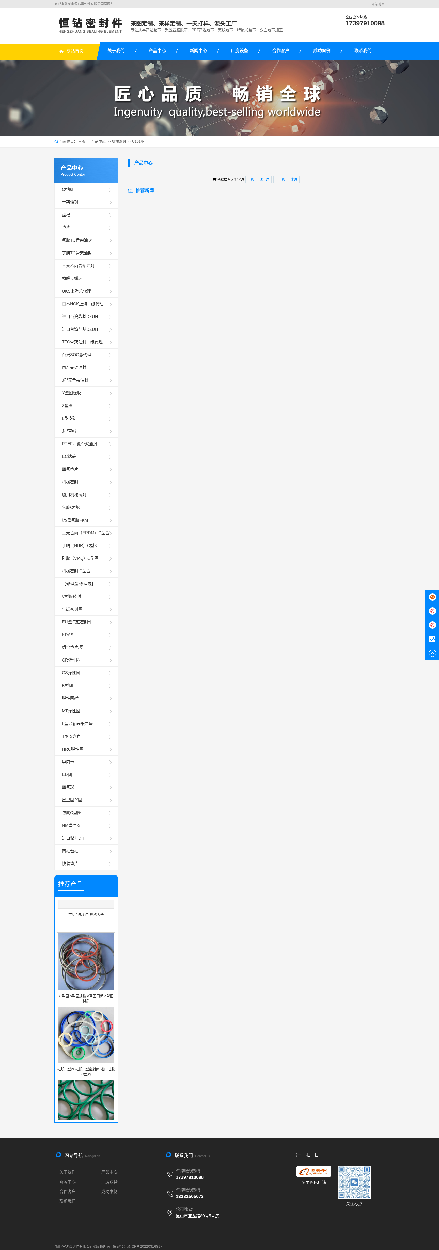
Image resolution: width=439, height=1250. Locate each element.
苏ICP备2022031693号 (145, 1246)
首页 (81, 141)
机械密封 (119, 141)
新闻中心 (198, 50)
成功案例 (322, 50)
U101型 (138, 141)
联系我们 (363, 50)
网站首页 (75, 51)
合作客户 (280, 50)
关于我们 (116, 50)
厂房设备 (239, 50)
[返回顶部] (432, 653)
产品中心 (157, 50)
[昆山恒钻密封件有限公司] (90, 25)
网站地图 (378, 4)
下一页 (280, 179)
